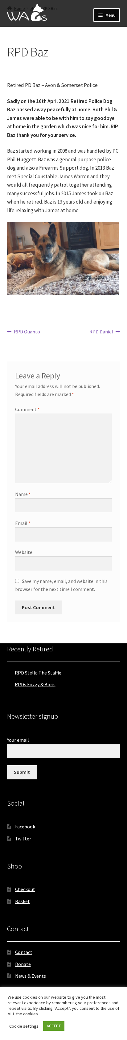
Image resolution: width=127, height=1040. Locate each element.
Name (23, 494)
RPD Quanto (27, 332)
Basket (22, 901)
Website (23, 552)
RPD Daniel (101, 332)
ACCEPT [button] (54, 1026)
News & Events (30, 976)
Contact (23, 952)
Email (23, 523)
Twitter (23, 839)
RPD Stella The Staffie (38, 673)
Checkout (25, 889)
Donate (23, 964)
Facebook (25, 826)
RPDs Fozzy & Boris (35, 684)
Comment (27, 409)
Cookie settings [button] (24, 1026)
